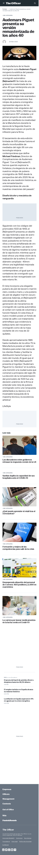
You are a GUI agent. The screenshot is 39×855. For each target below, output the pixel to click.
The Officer (8, 829)
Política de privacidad (25, 841)
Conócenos (19, 838)
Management (8, 799)
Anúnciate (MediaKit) (8, 838)
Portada (4, 9)
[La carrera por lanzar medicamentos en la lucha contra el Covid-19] (19, 605)
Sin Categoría (7, 15)
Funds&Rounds (9, 820)
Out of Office (8, 809)
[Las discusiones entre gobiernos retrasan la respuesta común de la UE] (19, 445)
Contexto (6, 804)
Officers (6, 794)
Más (4, 815)
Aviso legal (15, 841)
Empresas (6, 789)
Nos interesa (27, 838)
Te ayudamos (6, 841)
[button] (3, 3)
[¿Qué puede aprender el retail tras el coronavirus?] (19, 496)
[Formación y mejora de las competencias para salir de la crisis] (19, 532)
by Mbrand (5, 844)
